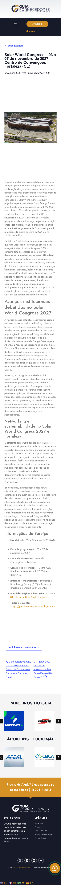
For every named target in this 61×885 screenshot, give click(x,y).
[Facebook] (27, 860)
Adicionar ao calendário (22, 647)
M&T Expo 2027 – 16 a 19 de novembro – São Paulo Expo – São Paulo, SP (43, 669)
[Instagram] (20, 860)
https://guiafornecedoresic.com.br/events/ (33, 606)
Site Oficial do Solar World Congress (29, 597)
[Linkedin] (34, 860)
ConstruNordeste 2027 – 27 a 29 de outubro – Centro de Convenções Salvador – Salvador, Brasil (19, 669)
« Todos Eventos (13, 45)
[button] (15, 24)
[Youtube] (41, 860)
